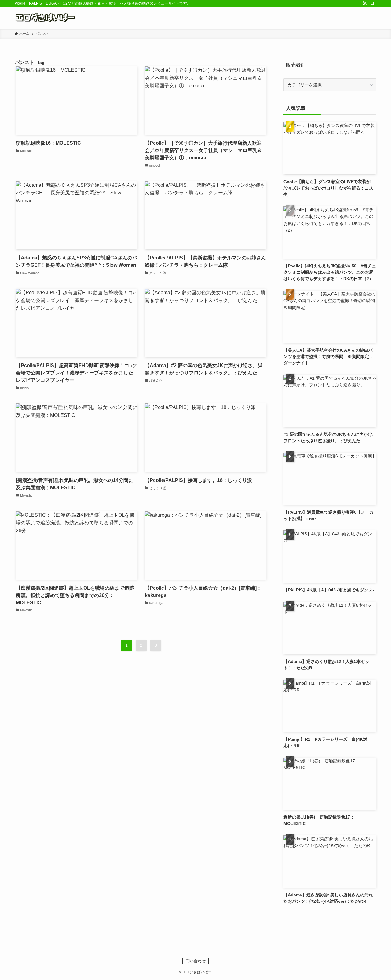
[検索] (372, 3)
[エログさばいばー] (46, 18)
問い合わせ (196, 961)
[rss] (364, 3)
